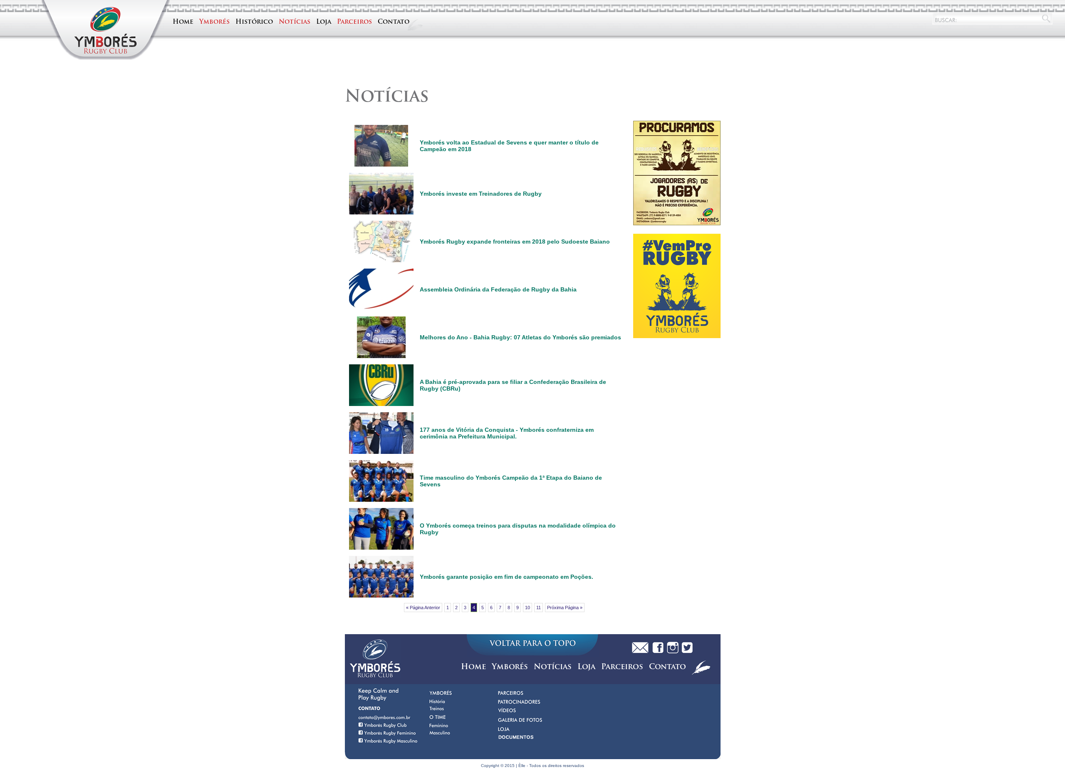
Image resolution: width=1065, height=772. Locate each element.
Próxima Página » (564, 607)
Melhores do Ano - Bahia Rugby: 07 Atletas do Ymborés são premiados (520, 337)
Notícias (294, 22)
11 (538, 607)
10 (527, 607)
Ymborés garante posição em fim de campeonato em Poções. (506, 576)
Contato (393, 22)
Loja (323, 22)
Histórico (254, 22)
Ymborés (214, 22)
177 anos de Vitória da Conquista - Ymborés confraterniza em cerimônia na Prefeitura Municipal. (507, 433)
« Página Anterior (423, 607)
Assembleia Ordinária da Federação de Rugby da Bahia (498, 289)
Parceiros (354, 22)
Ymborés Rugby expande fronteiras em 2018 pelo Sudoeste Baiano (515, 241)
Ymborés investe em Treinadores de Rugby (481, 193)
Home (183, 22)
